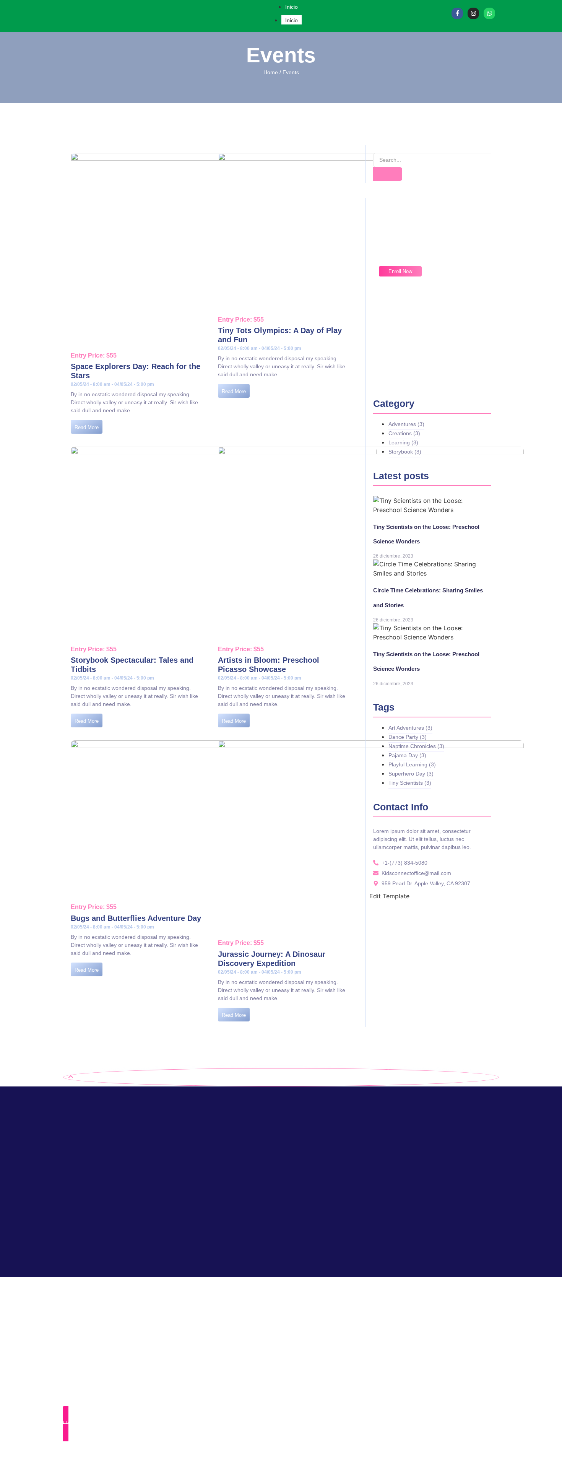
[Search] (387, 174)
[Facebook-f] (457, 13)
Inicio (291, 20)
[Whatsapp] (489, 13)
